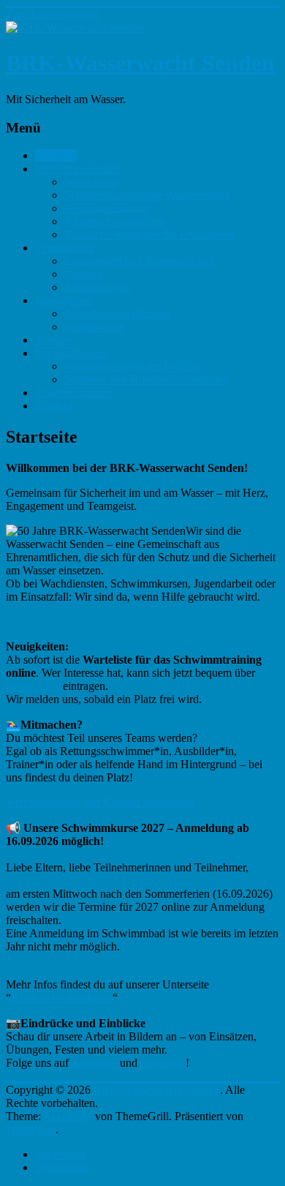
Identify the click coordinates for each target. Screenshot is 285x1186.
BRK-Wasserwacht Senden (140, 63)
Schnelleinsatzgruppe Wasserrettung (147, 195)
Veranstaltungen (72, 353)
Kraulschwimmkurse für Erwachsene (149, 234)
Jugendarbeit (64, 300)
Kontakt (53, 405)
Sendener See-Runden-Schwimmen (146, 379)
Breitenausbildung (106, 208)
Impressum (60, 1154)
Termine (54, 340)
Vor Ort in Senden (77, 168)
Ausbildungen (96, 287)
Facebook (163, 1062)
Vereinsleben (64, 247)
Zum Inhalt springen (52, 14)
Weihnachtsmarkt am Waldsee (133, 366)
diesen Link (33, 686)
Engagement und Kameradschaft (139, 261)
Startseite (56, 155)
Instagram (96, 1062)
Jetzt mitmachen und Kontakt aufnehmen (100, 802)
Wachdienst (91, 182)
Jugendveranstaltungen (117, 313)
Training (83, 274)
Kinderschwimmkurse (115, 221)
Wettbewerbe (94, 326)
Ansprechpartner (73, 392)
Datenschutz (63, 1167)
